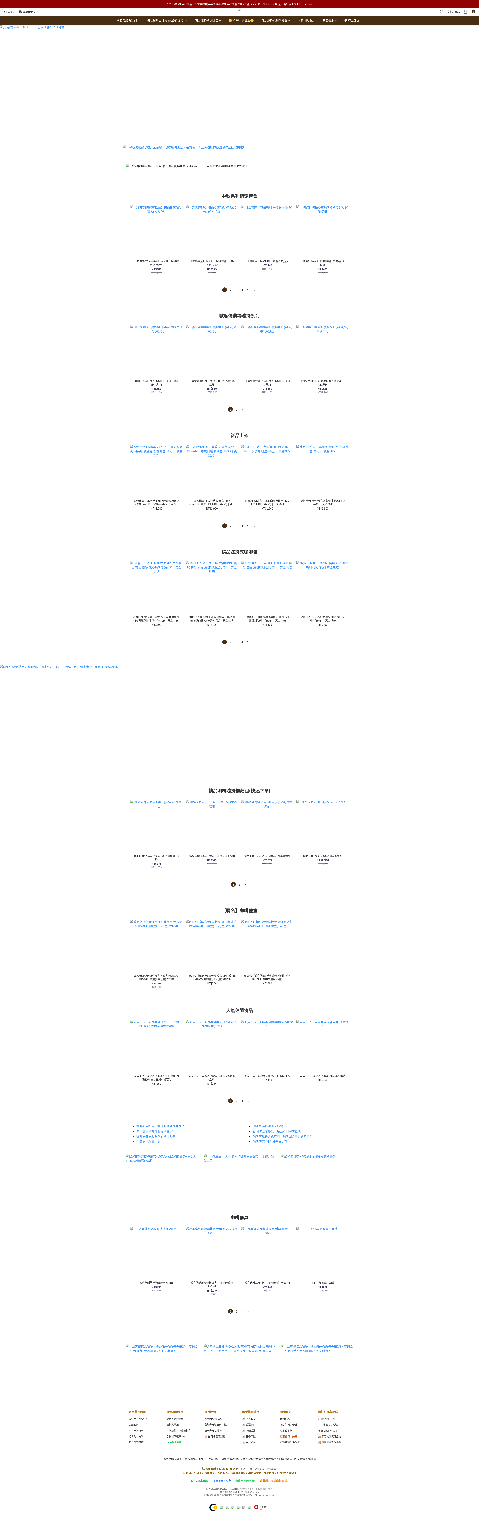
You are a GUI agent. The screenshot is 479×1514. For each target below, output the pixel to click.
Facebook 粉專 (221, 1480)
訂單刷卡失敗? (136, 1436)
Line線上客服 (174, 1442)
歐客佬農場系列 (127, 20)
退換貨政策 (173, 1424)
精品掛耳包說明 (213, 1430)
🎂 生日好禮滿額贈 (215, 1436)
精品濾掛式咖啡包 (206, 20)
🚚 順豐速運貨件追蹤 (329, 1442)
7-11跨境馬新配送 (328, 1424)
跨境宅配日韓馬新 (328, 1430)
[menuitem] (224, 289)
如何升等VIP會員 (138, 1418)
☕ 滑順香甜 (249, 1430)
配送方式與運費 (175, 1418)
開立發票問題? (136, 1442)
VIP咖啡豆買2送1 (214, 1418)
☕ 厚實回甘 (249, 1418)
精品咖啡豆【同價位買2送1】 (166, 20)
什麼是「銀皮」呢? (149, 1141)
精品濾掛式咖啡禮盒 (274, 20)
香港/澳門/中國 (326, 1418)
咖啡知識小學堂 (288, 1424)
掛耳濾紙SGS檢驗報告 (179, 1430)
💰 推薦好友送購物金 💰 (273, 1480)
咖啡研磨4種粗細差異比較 (270, 1141)
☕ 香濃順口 (249, 1424)
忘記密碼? (134, 1424)
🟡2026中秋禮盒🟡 (241, 20)
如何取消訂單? (136, 1430)
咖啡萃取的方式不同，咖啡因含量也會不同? (282, 1136)
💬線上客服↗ (353, 20)
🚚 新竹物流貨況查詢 (329, 1436)
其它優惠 (328, 20)
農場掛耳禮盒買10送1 (216, 1424)
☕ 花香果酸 (249, 1436)
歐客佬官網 (286, 1430)
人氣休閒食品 (306, 20)
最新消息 (285, 1418)
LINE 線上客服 (199, 1480)
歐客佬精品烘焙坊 (290, 1442)
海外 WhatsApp (245, 1480)
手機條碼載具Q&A (176, 1436)
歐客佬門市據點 (288, 1436)
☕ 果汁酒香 (249, 1442)
